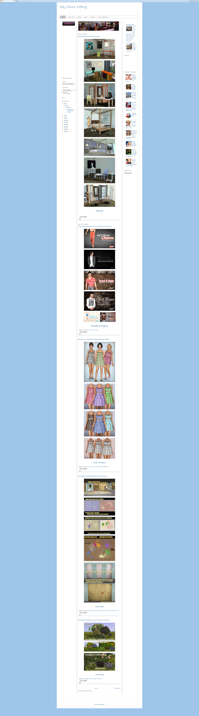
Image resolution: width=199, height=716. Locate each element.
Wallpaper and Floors (114, 610)
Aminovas (99, 606)
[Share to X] (83, 217)
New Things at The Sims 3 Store (134, 87)
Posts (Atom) (88, 690)
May (66, 105)
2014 (65, 120)
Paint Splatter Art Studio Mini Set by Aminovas (92, 476)
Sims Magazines (130, 42)
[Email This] (80, 217)
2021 (65, 103)
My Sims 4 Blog (130, 24)
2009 (65, 131)
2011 (65, 126)
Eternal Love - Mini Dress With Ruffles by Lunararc (94, 339)
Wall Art (107, 610)
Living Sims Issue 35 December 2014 (134, 47)
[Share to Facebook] (85, 217)
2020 (65, 115)
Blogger (102, 704)
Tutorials (92, 17)
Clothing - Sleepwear (104, 466)
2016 (65, 118)
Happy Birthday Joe (134, 114)
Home (63, 17)
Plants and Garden (97, 678)
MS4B (79, 17)
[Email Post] (80, 218)
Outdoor (91, 678)
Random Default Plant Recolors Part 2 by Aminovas (94, 620)
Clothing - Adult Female (94, 466)
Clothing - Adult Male (93, 329)
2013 (65, 122)
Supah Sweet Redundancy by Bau (89, 36)
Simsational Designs (99, 326)
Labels (86, 17)
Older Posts (117, 688)
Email (63, 97)
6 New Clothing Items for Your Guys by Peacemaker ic (95, 226)
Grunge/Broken (101, 610)
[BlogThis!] (82, 217)
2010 (65, 129)
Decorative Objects (93, 610)
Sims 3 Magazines (103, 17)
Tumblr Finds (71, 17)
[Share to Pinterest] (86, 217)
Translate (68, 93)
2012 (65, 124)
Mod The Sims (99, 462)
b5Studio (99, 211)
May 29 (68, 107)
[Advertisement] (68, 52)
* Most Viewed (85, 329)
